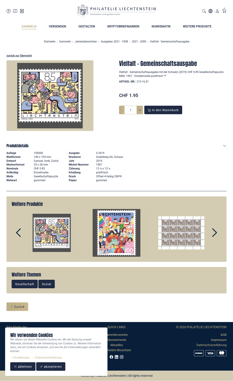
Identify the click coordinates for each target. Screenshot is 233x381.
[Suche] (204, 11)
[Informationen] (15, 11)
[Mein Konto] (217, 11)
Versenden (57, 26)
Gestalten (86, 26)
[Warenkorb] (224, 11)
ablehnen (24, 366)
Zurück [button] (19, 307)
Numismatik (161, 26)
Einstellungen (21, 357)
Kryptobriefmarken (123, 26)
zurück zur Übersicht (19, 55)
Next (206, 235)
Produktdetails (17, 145)
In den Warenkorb (165, 110)
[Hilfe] (8, 11)
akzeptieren (52, 366)
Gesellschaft (24, 284)
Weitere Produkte (197, 26)
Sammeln (29, 26)
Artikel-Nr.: (127, 81)
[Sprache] (210, 11)
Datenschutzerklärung (47, 357)
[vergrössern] (50, 95)
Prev (26, 235)
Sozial (46, 284)
